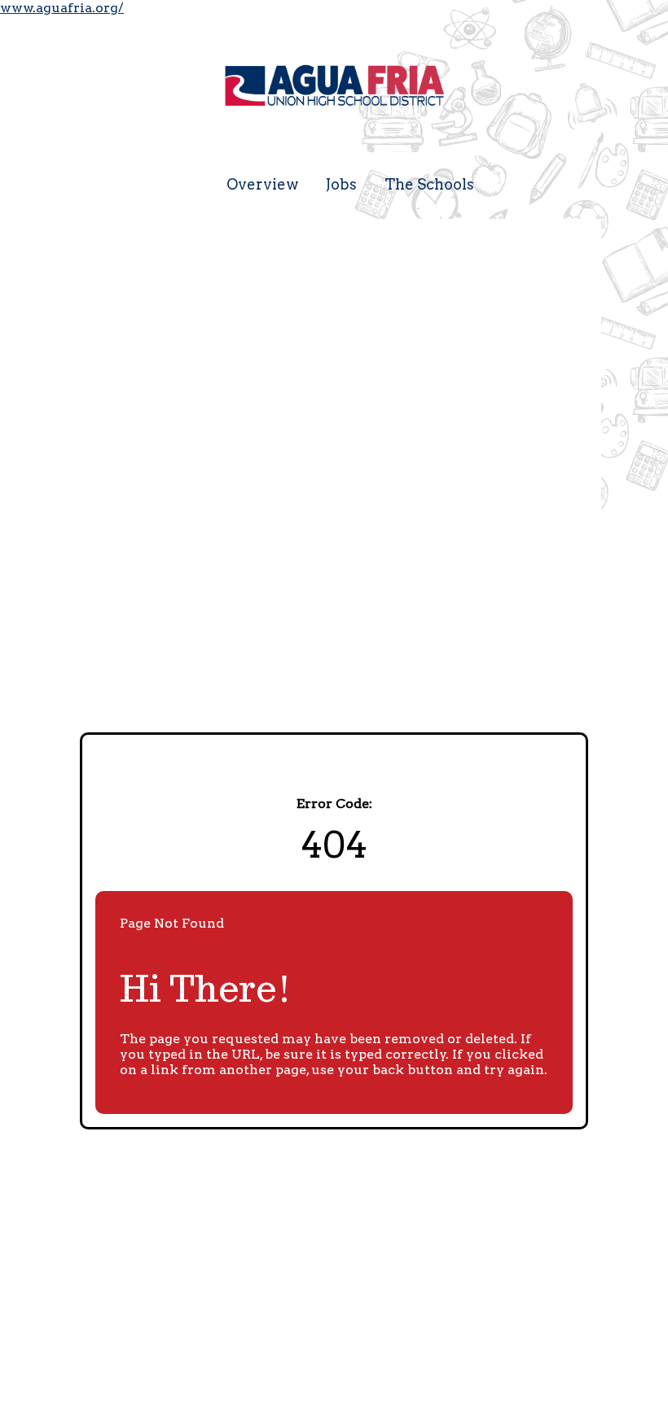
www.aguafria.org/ (62, 7)
